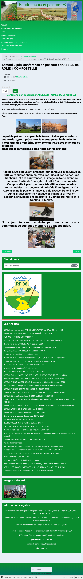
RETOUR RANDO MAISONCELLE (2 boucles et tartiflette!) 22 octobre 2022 (34, 382)
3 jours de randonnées (13, 443)
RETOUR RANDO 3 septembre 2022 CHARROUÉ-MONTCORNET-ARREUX (34, 385)
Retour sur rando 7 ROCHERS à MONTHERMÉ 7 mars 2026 (28, 333)
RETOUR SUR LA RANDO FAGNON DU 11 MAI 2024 (24, 365)
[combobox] (41, 569)
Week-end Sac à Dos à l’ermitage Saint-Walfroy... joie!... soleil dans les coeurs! (35, 464)
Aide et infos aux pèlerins (11, 28)
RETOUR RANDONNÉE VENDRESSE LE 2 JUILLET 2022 (26, 389)
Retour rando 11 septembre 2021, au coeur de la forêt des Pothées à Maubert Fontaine (39, 405)
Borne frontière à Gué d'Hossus (16, 457)
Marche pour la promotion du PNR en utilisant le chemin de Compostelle (33, 446)
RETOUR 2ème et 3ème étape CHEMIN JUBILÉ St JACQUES (28, 396)
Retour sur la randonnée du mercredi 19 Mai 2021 (24, 416)
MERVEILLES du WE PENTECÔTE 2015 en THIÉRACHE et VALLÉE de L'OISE (34, 467)
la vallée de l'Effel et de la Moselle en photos (22, 460)
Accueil (4, 25)
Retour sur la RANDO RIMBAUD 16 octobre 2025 (23, 344)
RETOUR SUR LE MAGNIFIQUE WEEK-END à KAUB (24, 351)
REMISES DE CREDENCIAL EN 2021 (18, 419)
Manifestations (7, 39)
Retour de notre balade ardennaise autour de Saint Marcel (27, 430)
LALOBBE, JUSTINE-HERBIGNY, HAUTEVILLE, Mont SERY (27, 426)
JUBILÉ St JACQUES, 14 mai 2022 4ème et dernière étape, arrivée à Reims (34, 392)
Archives (4, 49)
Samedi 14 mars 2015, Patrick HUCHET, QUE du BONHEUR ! (28, 471)
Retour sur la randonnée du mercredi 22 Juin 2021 (24, 412)
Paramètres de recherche (41, 573)
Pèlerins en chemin (8, 35)
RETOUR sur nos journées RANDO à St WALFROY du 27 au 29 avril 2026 (33, 330)
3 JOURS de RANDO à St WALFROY (18, 337)
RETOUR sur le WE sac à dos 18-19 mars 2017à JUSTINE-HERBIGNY (31, 453)
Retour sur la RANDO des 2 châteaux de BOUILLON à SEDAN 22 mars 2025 (34, 358)
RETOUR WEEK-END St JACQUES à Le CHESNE (23, 409)
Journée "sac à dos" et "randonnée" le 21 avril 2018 (24, 439)
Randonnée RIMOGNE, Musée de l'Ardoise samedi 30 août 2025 (30, 347)
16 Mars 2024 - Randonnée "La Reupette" (20, 368)
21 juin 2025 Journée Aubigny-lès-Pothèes (21, 354)
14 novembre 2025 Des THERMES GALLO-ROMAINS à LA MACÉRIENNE (33, 340)
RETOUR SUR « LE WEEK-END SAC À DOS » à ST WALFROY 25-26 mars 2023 (35, 375)
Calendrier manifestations (11, 46)
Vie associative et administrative (14, 42)
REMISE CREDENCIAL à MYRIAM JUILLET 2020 (23, 423)
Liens (3, 32)
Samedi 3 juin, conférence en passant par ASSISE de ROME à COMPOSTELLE (35, 450)
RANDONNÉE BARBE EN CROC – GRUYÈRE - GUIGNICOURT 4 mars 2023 (34, 379)
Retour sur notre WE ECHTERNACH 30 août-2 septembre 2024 (29, 361)
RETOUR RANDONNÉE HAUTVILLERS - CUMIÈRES (24, 372)
